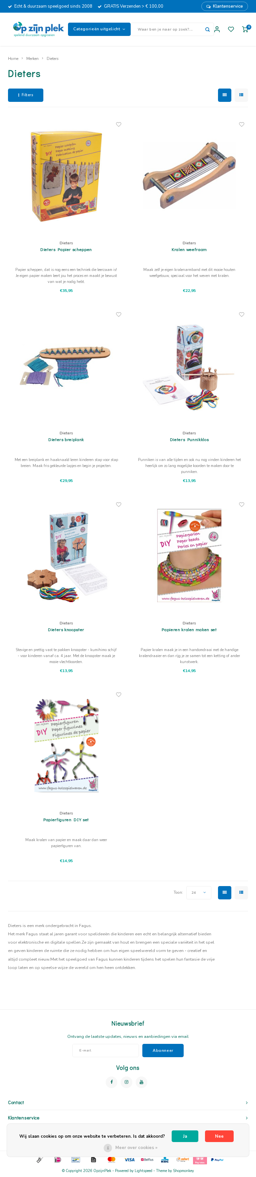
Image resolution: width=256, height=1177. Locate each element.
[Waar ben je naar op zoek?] (207, 29)
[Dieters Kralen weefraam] (189, 175)
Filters (27, 95)
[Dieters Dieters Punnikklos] (189, 365)
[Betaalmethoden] (39, 1159)
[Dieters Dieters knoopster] (66, 555)
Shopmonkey (183, 1170)
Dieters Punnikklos (189, 439)
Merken (32, 58)
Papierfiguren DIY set (66, 819)
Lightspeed (143, 1170)
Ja (185, 1136)
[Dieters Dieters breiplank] (66, 365)
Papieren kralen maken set (189, 629)
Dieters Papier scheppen (66, 249)
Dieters (53, 58)
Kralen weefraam (189, 249)
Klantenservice (228, 6)
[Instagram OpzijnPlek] (126, 1082)
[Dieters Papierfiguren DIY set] (66, 745)
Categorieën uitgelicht (96, 29)
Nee (219, 1136)
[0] (245, 29)
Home (13, 58)
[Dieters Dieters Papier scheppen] (66, 175)
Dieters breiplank (66, 439)
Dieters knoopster (66, 629)
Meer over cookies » (136, 1148)
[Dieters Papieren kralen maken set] (189, 555)
